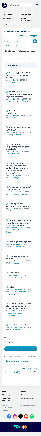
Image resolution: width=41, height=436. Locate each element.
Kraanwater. (14, 273)
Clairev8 (13, 192)
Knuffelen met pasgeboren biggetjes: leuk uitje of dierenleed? (19, 94)
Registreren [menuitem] (22, 36)
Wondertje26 (15, 289)
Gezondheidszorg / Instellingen (14, 314)
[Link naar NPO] (24, 427)
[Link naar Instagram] (15, 416)
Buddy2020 (14, 261)
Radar (12, 80)
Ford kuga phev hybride (20, 242)
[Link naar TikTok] (20, 416)
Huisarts (13, 287)
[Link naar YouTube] (26, 416)
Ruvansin (14, 175)
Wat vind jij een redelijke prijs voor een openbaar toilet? (19, 75)
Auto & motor (13, 154)
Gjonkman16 (15, 244)
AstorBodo (14, 116)
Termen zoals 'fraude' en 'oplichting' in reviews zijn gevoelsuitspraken (19, 222)
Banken (17, 118)
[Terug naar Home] (4, 5)
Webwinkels (12, 211)
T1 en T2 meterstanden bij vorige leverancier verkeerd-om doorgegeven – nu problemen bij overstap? (19, 168)
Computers (17, 330)
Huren (20, 277)
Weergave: (8, 338)
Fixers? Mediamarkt (18, 325)
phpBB (16, 372)
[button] (29, 5)
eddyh (13, 151)
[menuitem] (26, 369)
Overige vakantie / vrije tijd (18, 101)
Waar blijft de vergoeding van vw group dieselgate (18, 146)
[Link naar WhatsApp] (32, 416)
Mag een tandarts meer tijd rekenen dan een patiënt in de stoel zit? (18, 306)
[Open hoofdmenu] (36, 5)
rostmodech (18, 275)
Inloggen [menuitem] (33, 36)
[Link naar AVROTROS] (17, 427)
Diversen (11, 82)
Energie (16, 177)
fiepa (12, 209)
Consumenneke (16, 228)
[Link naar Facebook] (9, 416)
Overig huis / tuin (14, 135)
